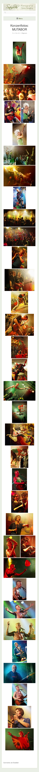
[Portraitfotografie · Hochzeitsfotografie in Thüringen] (19, 9)
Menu (21, 18)
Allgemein (24, 33)
